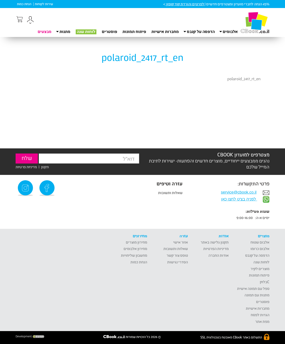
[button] (30, 20)
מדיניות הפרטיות (216, 248)
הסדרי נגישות (177, 262)
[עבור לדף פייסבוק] (47, 188)
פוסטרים (109, 31)
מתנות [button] (64, 31)
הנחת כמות (24, 4)
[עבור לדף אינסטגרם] (26, 188)
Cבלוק (264, 281)
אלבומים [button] (230, 31)
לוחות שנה (86, 31)
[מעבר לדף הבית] (254, 22)
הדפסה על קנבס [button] (201, 31)
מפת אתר (262, 321)
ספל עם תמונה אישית (253, 288)
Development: (24, 336)
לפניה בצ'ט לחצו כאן (239, 199)
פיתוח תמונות (134, 31)
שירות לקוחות (44, 4)
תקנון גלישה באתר (215, 242)
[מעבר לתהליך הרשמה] (19, 19)
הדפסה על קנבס (257, 255)
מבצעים (44, 31)
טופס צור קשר (177, 255)
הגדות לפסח (260, 314)
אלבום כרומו (259, 248)
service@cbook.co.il (238, 192)
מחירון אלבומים (135, 248)
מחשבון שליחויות (134, 255)
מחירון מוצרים (136, 242)
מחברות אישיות (165, 31)
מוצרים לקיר (259, 268)
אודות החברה (218, 255)
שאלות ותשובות (170, 192)
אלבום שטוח (259, 242)
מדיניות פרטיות (26, 166)
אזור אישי (180, 242)
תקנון (45, 166)
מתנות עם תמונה (256, 295)
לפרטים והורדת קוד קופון (185, 4)
